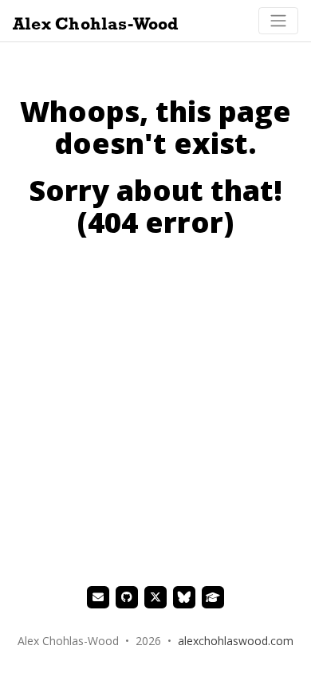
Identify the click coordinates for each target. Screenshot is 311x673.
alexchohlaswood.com (235, 640)
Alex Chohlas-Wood (96, 23)
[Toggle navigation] (278, 20)
